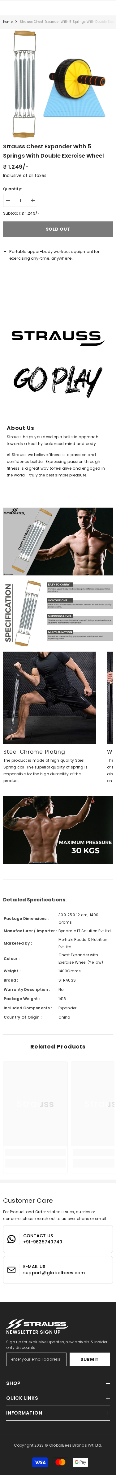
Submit (89, 1359)
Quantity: (12, 189)
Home (8, 21)
